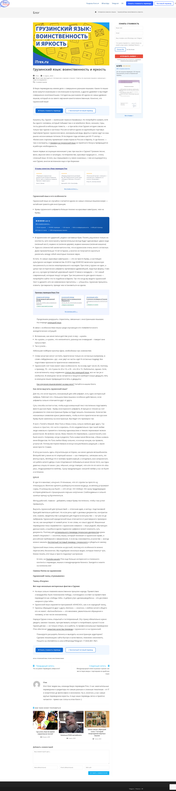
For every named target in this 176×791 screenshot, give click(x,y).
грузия (50, 658)
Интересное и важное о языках (64, 78)
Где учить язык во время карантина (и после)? (45, 733)
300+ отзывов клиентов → (43, 224)
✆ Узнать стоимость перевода (49, 111)
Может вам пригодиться (44, 78)
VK (142, 789)
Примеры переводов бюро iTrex (47, 293)
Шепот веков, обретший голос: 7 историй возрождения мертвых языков (97, 732)
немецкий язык (54, 322)
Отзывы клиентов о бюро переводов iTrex (51, 169)
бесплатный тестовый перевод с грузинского (68, 542)
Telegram (131, 789)
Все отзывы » (129, 115)
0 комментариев (41, 82)
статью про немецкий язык (77, 372)
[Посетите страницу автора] (36, 684)
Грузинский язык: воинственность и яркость (130, 12)
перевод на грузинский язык (63, 143)
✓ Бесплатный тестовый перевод (80, 111)
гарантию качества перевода (60, 629)
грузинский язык (42, 658)
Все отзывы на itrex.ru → (71, 189)
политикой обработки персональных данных (131, 60)
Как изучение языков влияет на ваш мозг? (55, 384)
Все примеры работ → (71, 311)
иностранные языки (58, 658)
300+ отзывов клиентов (123, 69)
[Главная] (95, 12)
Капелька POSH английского (71, 735)
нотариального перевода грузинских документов (77, 532)
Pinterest (138, 789)
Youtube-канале (53, 559)
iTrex (37, 76)
